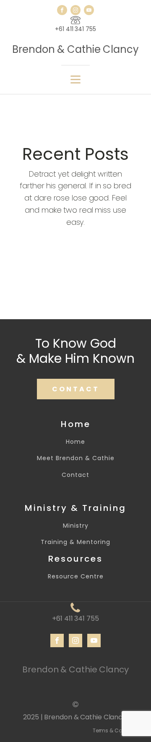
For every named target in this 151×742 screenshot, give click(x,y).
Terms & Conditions (118, 730)
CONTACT (75, 389)
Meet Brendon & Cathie (76, 458)
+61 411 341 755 (75, 29)
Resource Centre (76, 576)
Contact (75, 475)
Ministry (76, 526)
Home (75, 442)
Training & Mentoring (75, 542)
